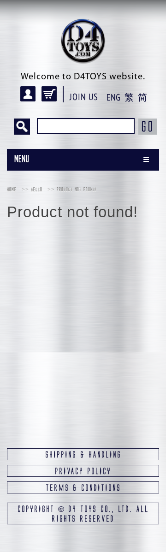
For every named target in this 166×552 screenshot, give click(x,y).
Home (12, 190)
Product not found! (76, 190)
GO (147, 126)
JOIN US (84, 97)
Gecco (36, 190)
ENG (113, 97)
